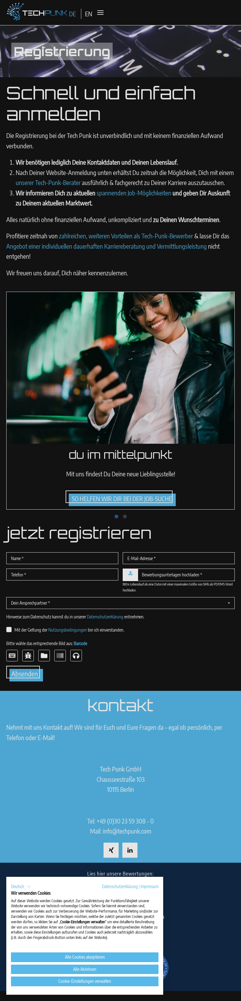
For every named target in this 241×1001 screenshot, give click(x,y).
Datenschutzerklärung (120, 886)
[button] (21, 886)
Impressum (149, 886)
